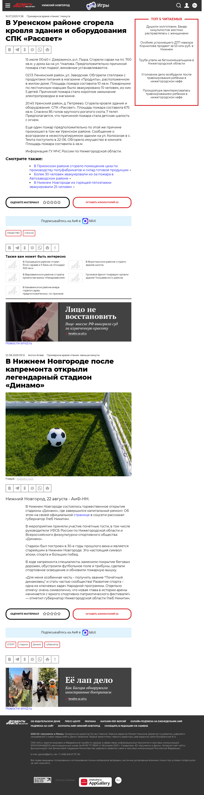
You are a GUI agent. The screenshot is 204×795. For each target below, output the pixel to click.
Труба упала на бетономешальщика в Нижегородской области (166, 62)
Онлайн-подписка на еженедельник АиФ (156, 721)
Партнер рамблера (65, 780)
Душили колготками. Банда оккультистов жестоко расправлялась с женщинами (166, 30)
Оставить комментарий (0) (102, 202)
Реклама (90, 721)
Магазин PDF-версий (113, 721)
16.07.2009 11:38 (15, 16)
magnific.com (25, 478)
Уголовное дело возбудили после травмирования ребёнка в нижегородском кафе (166, 78)
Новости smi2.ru (19, 343)
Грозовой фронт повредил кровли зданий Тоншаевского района (107, 276)
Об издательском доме (45, 721)
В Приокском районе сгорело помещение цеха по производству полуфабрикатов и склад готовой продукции (78, 168)
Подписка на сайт (42, 726)
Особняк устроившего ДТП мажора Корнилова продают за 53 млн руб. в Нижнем (166, 46)
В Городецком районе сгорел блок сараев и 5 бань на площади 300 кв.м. (44, 265)
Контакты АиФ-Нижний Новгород (79, 726)
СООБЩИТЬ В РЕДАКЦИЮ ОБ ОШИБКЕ (126, 726)
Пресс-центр (72, 721)
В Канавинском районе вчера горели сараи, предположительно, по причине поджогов (34, 292)
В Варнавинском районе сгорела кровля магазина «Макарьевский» (44, 276)
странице (82, 515)
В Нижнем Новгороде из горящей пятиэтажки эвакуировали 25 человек (70, 185)
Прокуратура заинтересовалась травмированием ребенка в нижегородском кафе (166, 94)
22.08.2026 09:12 (15, 355)
